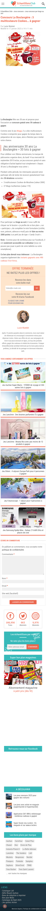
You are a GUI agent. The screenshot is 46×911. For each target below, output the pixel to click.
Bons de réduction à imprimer (14, 895)
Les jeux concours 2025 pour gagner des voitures (25, 796)
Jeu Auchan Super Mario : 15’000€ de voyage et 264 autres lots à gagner (23, 386)
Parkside (19, 861)
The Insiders (21, 853)
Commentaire (8, 554)
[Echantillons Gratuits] (23, 6)
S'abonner (32, 647)
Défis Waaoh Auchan (10, 893)
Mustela (9, 857)
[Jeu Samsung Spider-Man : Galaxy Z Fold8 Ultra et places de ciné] (23, 527)
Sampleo (29, 861)
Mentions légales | (17, 909)
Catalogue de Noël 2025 (11, 900)
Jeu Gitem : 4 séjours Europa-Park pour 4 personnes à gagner (23, 472)
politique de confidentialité (13, 550)
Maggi (19, 131)
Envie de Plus (26, 845)
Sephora (9, 865)
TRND (29, 865)
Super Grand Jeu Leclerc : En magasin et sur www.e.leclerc (25, 824)
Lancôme (9, 853)
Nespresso (19, 857)
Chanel (9, 845)
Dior (16, 845)
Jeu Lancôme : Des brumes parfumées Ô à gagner (23, 414)
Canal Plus (29, 841)
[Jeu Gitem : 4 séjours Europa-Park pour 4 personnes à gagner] (23, 468)
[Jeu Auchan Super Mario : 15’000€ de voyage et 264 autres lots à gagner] (23, 382)
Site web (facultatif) (10, 593)
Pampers (9, 861)
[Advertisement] (23, 91)
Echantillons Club (6, 11)
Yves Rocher (11, 869)
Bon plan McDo (8, 898)
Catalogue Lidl (8, 891)
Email (4, 586)
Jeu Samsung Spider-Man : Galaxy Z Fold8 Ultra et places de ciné (23, 531)
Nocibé (29, 857)
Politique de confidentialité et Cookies (34, 909)
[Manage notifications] (5, 906)
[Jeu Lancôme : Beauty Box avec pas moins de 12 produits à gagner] (23, 438)
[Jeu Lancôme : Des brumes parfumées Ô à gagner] (23, 411)
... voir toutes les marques (16, 873)
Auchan (9, 841)
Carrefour (18, 841)
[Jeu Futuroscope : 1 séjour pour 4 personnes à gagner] (23, 498)
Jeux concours (19, 11)
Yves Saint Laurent (26, 869)
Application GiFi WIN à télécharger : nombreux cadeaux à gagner (27, 815)
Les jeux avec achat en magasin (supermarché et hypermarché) (26, 805)
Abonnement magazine (23, 689)
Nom (4, 578)
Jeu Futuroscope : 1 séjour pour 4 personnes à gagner (23, 502)
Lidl (30, 853)
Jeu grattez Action (9, 902)
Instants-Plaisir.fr (13, 849)
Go (37, 288)
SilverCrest (20, 865)
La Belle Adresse (29, 849)
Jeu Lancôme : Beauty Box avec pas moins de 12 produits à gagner (23, 442)
